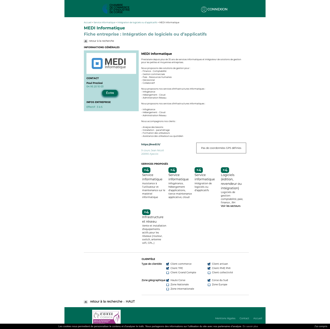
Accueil (88, 22)
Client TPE (176, 268)
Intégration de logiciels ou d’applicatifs (137, 22)
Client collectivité (222, 272)
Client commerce (180, 263)
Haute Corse (177, 280)
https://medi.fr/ (150, 144)
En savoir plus (250, 326)
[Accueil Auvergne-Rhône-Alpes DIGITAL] (116, 8)
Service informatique (105, 22)
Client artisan (219, 263)
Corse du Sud (219, 280)
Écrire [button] (110, 93)
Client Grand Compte (183, 272)
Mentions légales (225, 318)
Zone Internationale (182, 288)
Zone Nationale (179, 284)
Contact (244, 318)
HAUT (130, 301)
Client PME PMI (220, 268)
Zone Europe (219, 284)
